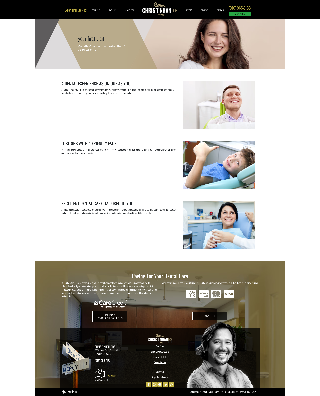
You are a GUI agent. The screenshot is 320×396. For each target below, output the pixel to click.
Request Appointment (160, 377)
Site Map (255, 391)
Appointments (76, 10)
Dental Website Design (198, 391)
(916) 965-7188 (240, 8)
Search (220, 10)
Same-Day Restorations (160, 351)
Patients (112, 10)
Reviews (204, 10)
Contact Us (131, 10)
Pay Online (240, 13)
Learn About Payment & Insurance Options (110, 316)
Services (188, 10)
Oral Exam (160, 346)
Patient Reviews (160, 362)
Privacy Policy (244, 391)
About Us (96, 10)
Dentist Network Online (217, 391)
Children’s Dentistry (160, 357)
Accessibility (233, 391)
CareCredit (124, 289)
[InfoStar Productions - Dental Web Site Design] (69, 391)
